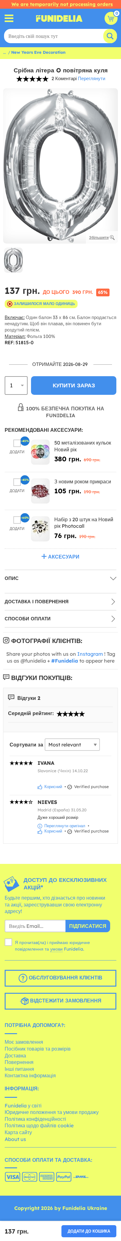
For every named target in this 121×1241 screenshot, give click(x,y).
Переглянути (91, 78)
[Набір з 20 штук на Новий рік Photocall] (40, 528)
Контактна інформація (30, 1075)
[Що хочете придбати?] (9, 18)
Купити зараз (74, 385)
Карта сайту (18, 1132)
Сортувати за (26, 744)
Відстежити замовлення (65, 1000)
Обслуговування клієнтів (64, 977)
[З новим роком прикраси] (40, 491)
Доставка (15, 1055)
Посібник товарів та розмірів (38, 1049)
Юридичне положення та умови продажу (52, 1112)
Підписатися (87, 926)
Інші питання (19, 1069)
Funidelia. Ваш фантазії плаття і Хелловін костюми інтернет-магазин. (59, 18)
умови (56, 949)
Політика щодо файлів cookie (39, 1125)
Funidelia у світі (23, 1105)
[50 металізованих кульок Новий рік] (40, 452)
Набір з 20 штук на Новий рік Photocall (83, 522)
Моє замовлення (24, 1042)
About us (15, 1139)
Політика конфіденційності (35, 1119)
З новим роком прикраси (82, 481)
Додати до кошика (89, 1231)
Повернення (19, 1062)
